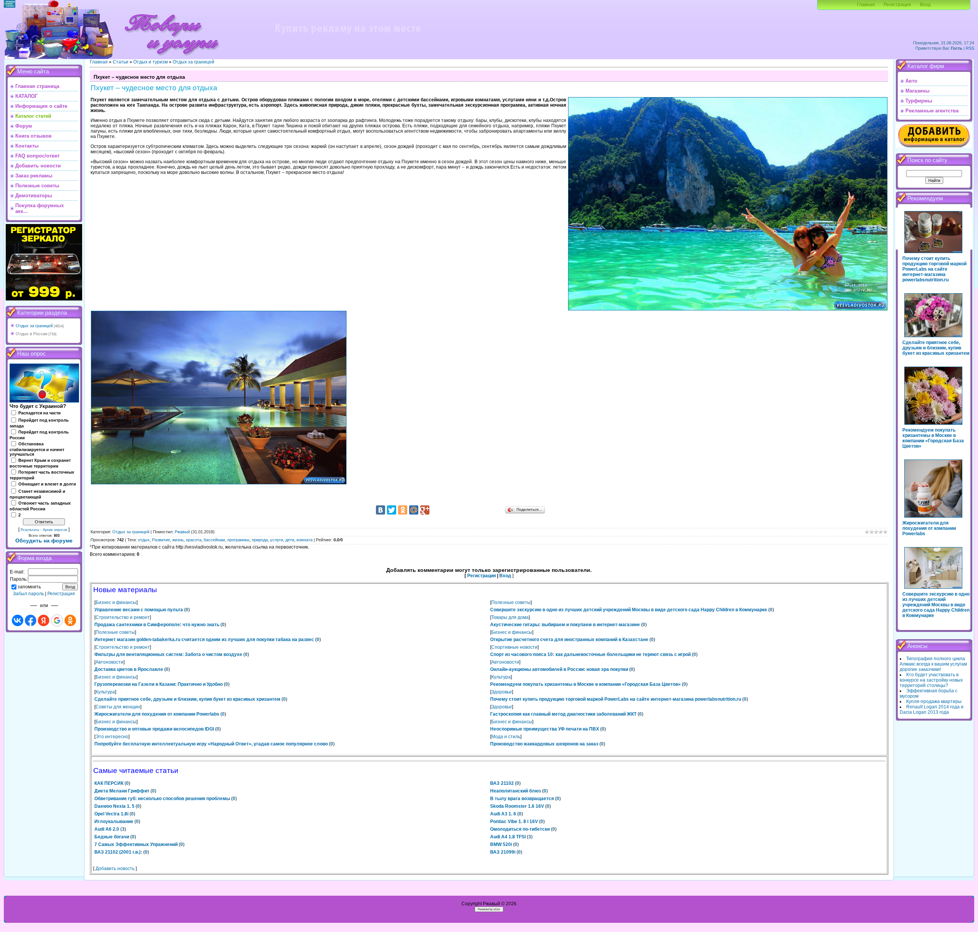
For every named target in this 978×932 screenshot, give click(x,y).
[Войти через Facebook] (30, 620)
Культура (501, 677)
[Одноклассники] (402, 510)
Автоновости (109, 662)
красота (193, 539)
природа (260, 539)
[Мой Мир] (413, 510)
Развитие (161, 539)
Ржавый (182, 531)
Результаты (30, 530)
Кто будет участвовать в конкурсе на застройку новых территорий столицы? (931, 680)
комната (304, 539)
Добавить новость (115, 868)
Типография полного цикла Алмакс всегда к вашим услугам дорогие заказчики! (933, 664)
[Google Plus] (424, 510)
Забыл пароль (28, 593)
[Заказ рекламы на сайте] (347, 36)
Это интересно (112, 736)
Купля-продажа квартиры (934, 701)
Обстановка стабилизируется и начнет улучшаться (37, 449)
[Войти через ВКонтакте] (17, 620)
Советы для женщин (118, 707)
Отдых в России (31, 333)
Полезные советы (511, 602)
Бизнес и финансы (116, 602)
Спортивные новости (514, 647)
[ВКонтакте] (380, 510)
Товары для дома (510, 617)
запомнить (29, 586)
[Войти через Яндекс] (43, 620)
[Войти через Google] (57, 620)
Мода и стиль (505, 736)
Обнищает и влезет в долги (47, 484)
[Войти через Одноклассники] (70, 620)
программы (238, 539)
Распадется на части (39, 413)
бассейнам (214, 539)
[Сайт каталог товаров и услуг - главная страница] (171, 57)
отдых (144, 539)
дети (289, 539)
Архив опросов (55, 530)
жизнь (178, 539)
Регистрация (897, 4)
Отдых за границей (34, 325)
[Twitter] (391, 510)
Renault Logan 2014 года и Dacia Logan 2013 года (931, 709)
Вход (925, 4)
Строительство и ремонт (123, 617)
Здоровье (501, 692)
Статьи (120, 62)
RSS (970, 48)
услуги (276, 539)
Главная (866, 4)
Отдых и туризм (150, 62)
